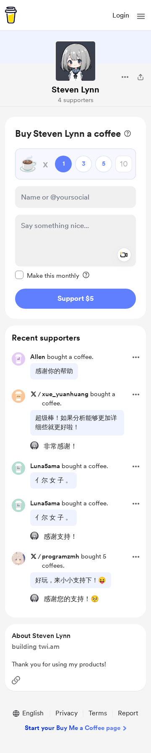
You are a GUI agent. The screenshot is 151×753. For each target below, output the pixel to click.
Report (128, 713)
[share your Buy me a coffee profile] (140, 77)
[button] (141, 16)
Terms (98, 713)
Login (120, 15)
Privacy (66, 713)
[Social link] (16, 680)
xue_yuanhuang (65, 394)
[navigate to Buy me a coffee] (11, 15)
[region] (75, 218)
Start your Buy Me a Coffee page (72, 728)
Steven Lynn (75, 90)
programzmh (60, 556)
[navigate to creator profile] (75, 61)
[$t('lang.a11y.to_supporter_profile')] (34, 446)
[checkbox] (47, 275)
